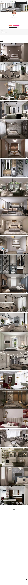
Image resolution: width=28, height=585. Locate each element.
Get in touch (14, 25)
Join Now (26, 1)
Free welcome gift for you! (19, 2)
